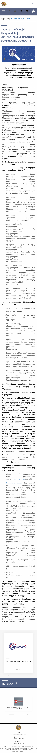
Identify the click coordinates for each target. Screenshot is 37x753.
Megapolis (22, 751)
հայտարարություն (14, 483)
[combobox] (34, 4)
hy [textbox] (33, 4)
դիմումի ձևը (19, 479)
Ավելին (18, 670)
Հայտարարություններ (20, 18)
